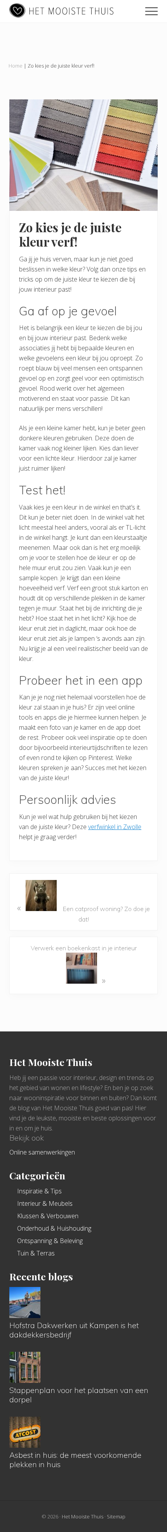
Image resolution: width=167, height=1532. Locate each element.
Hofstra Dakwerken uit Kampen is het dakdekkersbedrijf (74, 1329)
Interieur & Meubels (45, 1203)
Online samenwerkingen (42, 1152)
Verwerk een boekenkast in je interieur (84, 965)
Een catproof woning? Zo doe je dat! (83, 912)
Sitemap (116, 1516)
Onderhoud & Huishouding (54, 1228)
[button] (151, 11)
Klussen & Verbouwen (47, 1216)
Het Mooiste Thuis (82, 1516)
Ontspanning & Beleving (50, 1240)
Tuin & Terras (36, 1253)
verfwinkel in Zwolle (114, 827)
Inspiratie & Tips (39, 1191)
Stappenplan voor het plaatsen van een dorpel (78, 1394)
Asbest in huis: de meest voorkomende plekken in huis (75, 1459)
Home (16, 65)
